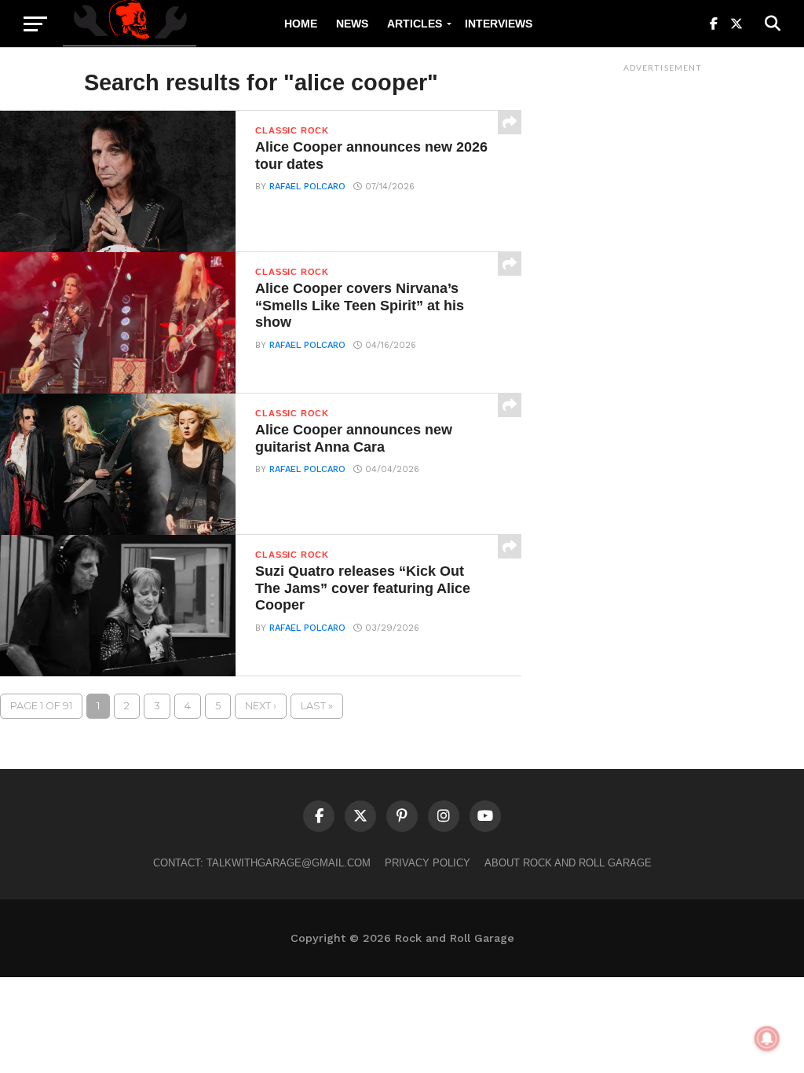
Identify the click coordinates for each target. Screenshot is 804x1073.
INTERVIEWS (498, 23)
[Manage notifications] (767, 1038)
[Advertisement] (662, 315)
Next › (260, 706)
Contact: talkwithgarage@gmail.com (262, 863)
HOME (300, 23)
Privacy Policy (427, 863)
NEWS (352, 23)
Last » (317, 706)
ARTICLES (414, 23)
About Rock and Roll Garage (568, 863)
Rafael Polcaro (307, 186)
